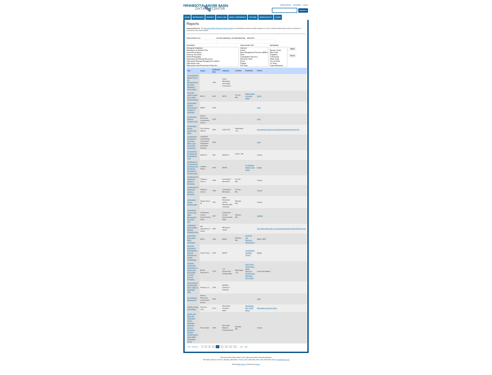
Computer (248, 96)
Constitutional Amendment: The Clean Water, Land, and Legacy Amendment (192, 142)
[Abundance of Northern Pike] (213, 50)
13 (226, 347)
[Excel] (254, 61)
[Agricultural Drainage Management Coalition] (213, 61)
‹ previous (194, 347)
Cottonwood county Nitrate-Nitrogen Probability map (192, 228)
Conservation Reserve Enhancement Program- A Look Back (192, 107)
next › (242, 347)
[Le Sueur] (278, 63)
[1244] (278, 48)
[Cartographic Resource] (254, 57)
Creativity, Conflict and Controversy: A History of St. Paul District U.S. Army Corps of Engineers (192, 271)
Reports (210, 17)
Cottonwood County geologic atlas (192, 202)
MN (246, 308)
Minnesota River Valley (249, 277)
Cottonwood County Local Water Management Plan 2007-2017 (191, 216)
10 (213, 347)
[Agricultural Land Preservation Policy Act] (213, 66)
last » (246, 347)
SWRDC (260, 216)
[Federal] (254, 63)
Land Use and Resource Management (250, 239)
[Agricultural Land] (213, 63)
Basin (187, 17)
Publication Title (193, 38)
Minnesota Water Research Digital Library (218, 28)
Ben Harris (241, 364)
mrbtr (259, 108)
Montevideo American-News (267, 308)
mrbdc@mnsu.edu (283, 359)
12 (222, 347)
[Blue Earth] (278, 52)
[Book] (254, 55)
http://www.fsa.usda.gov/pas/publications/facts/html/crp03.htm (278, 129)
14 (231, 347)
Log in (305, 5)
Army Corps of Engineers (249, 265)
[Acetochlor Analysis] (213, 52)
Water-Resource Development (250, 271)
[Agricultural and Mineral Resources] (213, 59)
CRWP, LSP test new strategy (192, 308)
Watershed (274, 45)
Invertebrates (249, 250)
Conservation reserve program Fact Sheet (192, 129)
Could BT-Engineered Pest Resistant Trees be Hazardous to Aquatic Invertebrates (192, 253)
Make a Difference (237, 17)
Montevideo (249, 306)
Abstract (251, 38)
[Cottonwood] (278, 57)
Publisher (225, 70)
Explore (252, 17)
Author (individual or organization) (230, 38)
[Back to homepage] (205, 11)
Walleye (248, 167)
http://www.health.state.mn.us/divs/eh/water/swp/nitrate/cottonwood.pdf (281, 229)
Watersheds (198, 17)
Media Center (285, 5)
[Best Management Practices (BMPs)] (254, 52)
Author (202, 70)
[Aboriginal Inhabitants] (213, 48)
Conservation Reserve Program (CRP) (192, 119)
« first (188, 347)
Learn (278, 17)
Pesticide (248, 253)
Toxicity (247, 255)
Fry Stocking (249, 165)
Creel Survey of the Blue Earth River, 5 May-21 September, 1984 (192, 287)
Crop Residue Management (192, 299)
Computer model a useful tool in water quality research (192, 96)
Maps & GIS (221, 17)
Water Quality (266, 17)
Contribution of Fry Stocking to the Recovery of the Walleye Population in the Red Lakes (192, 167)
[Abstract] (254, 48)
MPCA (259, 96)
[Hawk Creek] (278, 59)
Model (247, 98)
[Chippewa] (278, 55)
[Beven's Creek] (278, 50)
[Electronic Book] (254, 59)
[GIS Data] (254, 66)
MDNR (259, 167)
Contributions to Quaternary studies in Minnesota (192, 180)
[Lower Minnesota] (278, 66)
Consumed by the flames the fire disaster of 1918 (192, 154)
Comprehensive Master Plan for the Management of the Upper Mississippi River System (192, 82)
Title (188, 70)
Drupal (257, 364)
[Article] (254, 50)
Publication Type (247, 45)
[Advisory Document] (213, 55)
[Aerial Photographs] (213, 57)
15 (235, 347)
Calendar (297, 5)
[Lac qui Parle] (278, 61)
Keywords (191, 45)
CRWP (251, 308)
